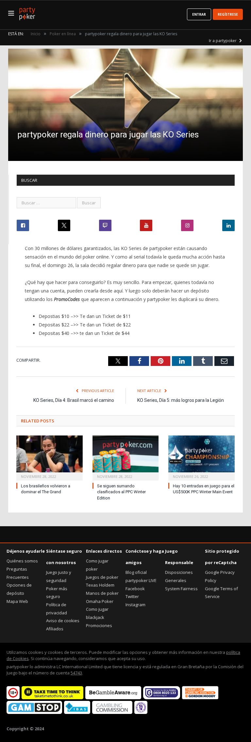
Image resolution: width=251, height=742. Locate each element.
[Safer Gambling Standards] (140, 712)
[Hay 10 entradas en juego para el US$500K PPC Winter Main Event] (201, 457)
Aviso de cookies (62, 621)
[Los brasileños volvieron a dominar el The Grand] (49, 457)
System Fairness (181, 589)
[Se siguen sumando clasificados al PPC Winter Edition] (125, 457)
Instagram (135, 605)
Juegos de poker (102, 577)
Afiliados (54, 629)
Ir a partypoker (223, 40)
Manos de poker (102, 593)
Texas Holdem (100, 585)
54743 (76, 673)
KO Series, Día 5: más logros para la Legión (180, 400)
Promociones (99, 625)
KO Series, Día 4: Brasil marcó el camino (73, 400)
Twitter (132, 596)
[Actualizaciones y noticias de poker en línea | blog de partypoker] (27, 12)
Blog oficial (136, 572)
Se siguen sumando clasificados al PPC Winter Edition (121, 492)
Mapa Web (17, 601)
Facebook (135, 589)
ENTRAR (199, 14)
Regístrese (228, 14)
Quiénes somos (22, 561)
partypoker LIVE (141, 580)
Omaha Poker (99, 601)
